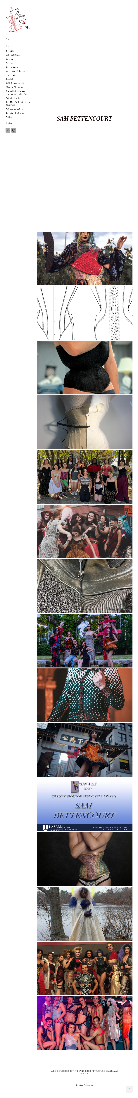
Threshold (10, 79)
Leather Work (12, 74)
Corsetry (9, 58)
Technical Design (13, 54)
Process (9, 39)
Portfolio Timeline (13, 97)
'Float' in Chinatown (14, 87)
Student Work (12, 66)
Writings (9, 116)
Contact (9, 123)
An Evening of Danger (15, 70)
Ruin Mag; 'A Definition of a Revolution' (18, 103)
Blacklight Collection (15, 112)
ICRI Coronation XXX (15, 83)
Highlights (10, 50)
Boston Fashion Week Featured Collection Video (17, 92)
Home (8, 45)
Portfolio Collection (14, 108)
